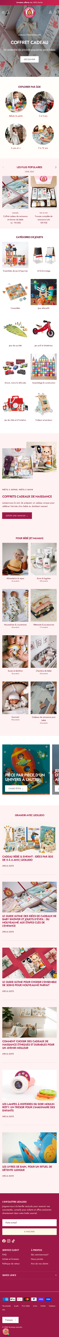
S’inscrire (29, 1231)
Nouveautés (6, 1306)
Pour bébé (26, 1306)
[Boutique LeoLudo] (29, 12)
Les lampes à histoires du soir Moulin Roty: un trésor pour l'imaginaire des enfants (28, 1107)
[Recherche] (9, 12)
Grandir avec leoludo (29, 815)
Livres (35, 1306)
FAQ (4, 1254)
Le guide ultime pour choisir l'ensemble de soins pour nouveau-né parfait (29, 983)
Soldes (43, 1306)
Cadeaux (52, 1306)
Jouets (16, 1306)
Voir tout (29, 171)
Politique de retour (11, 1263)
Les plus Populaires (29, 167)
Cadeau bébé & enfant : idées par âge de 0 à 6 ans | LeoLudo (27, 858)
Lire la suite (8, 866)
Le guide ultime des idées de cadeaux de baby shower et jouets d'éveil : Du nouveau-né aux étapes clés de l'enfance (29, 921)
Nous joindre (37, 1259)
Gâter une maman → (17, 515)
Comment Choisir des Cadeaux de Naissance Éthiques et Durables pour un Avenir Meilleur (28, 1044)
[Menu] (3, 12)
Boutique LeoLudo (15, 1327)
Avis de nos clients (39, 1263)
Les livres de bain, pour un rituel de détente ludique (27, 1168)
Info (3, 1309)
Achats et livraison (10, 1259)
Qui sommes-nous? (39, 1254)
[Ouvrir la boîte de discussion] (5, 1331)
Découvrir (29, 59)
